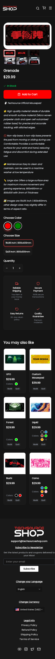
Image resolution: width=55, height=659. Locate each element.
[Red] (8, 226)
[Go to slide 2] (22, 53)
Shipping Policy (29, 634)
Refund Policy (29, 630)
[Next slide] (48, 36)
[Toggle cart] (44, 7)
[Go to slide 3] (34, 53)
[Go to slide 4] (10, 61)
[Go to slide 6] (34, 61)
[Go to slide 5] (22, 61)
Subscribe (29, 568)
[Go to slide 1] (9, 53)
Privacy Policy (29, 625)
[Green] (18, 226)
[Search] (37, 8)
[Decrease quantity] (7, 268)
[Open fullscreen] (48, 46)
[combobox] (29, 589)
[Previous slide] (7, 36)
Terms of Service (29, 639)
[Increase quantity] (19, 268)
